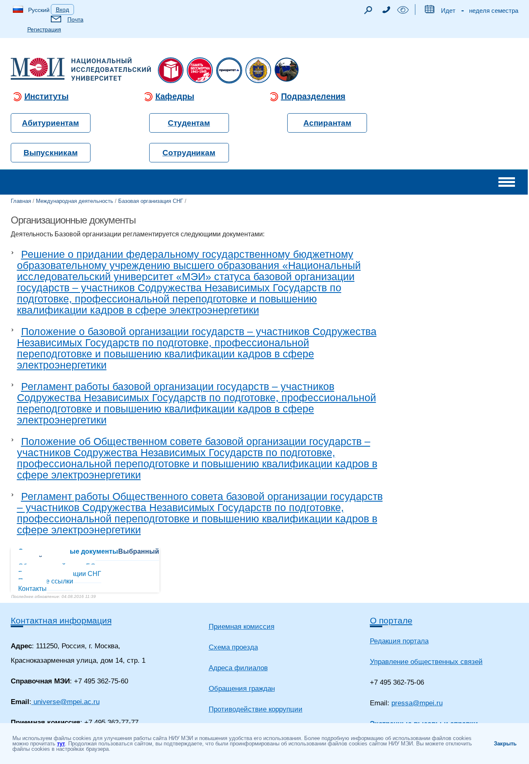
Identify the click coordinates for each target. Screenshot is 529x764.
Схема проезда (233, 647)
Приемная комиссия (241, 627)
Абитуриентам (50, 123)
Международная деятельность (74, 201)
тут (61, 743)
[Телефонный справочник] (386, 10)
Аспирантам (327, 123)
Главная (21, 201)
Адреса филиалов (238, 668)
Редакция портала (399, 641)
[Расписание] (429, 10)
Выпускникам (51, 152)
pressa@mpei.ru (417, 703)
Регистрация (44, 29)
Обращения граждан (242, 689)
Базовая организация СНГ (150, 201)
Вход (62, 9)
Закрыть (505, 743)
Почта (75, 19)
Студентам (189, 123)
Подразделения (313, 96)
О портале (391, 620)
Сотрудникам (188, 152)
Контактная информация (61, 620)
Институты (46, 96)
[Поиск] (368, 12)
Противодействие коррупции (256, 709)
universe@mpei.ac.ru (65, 702)
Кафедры (174, 96)
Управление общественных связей (426, 662)
